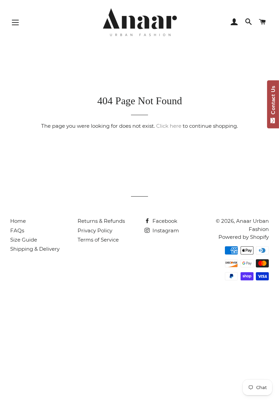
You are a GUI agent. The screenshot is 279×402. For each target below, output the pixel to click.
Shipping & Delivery (35, 249)
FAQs (17, 230)
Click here (168, 126)
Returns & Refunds (101, 221)
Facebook (164, 221)
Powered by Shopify (243, 237)
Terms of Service (98, 239)
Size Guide (23, 239)
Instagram (165, 230)
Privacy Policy (95, 230)
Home (18, 221)
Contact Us (273, 102)
